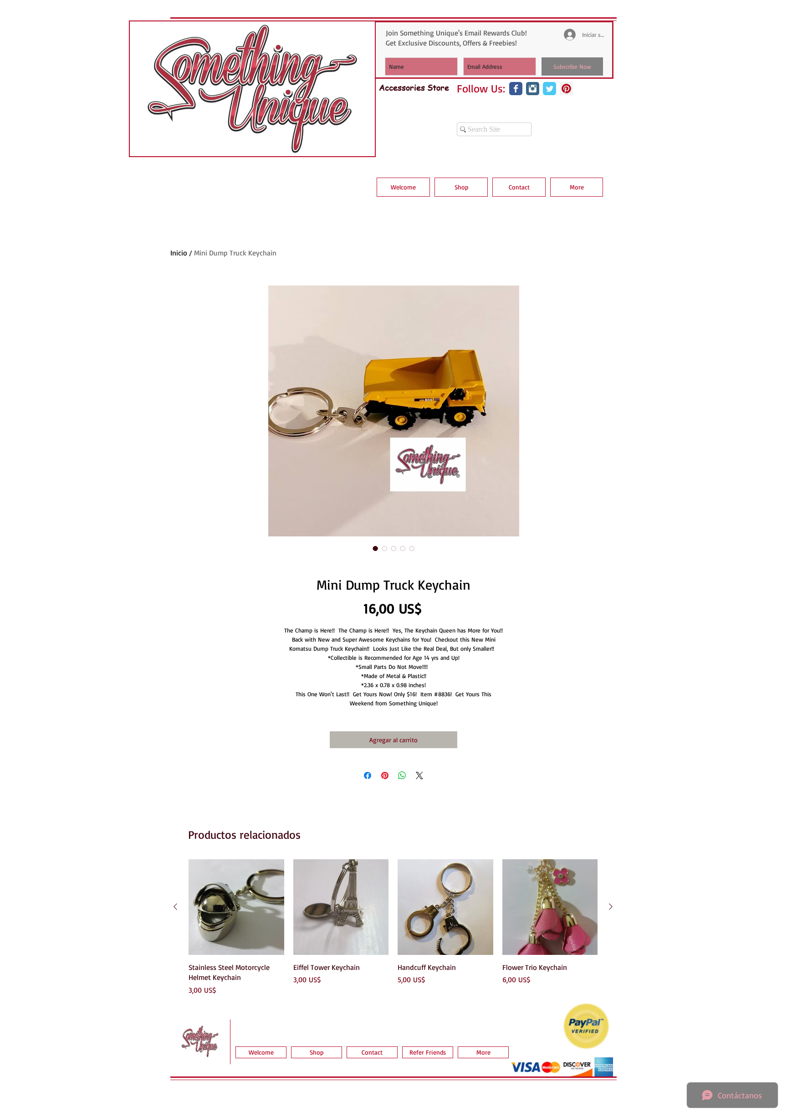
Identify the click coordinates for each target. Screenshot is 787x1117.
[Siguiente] (610, 906)
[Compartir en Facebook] (367, 775)
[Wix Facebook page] (515, 88)
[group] (393, 927)
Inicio (178, 252)
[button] (461, 187)
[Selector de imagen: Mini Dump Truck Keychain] (375, 548)
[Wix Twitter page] (549, 88)
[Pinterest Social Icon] (566, 88)
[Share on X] (419, 775)
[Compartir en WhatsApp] (402, 775)
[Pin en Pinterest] (384, 775)
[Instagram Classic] (532, 88)
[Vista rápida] (236, 907)
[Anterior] (175, 906)
